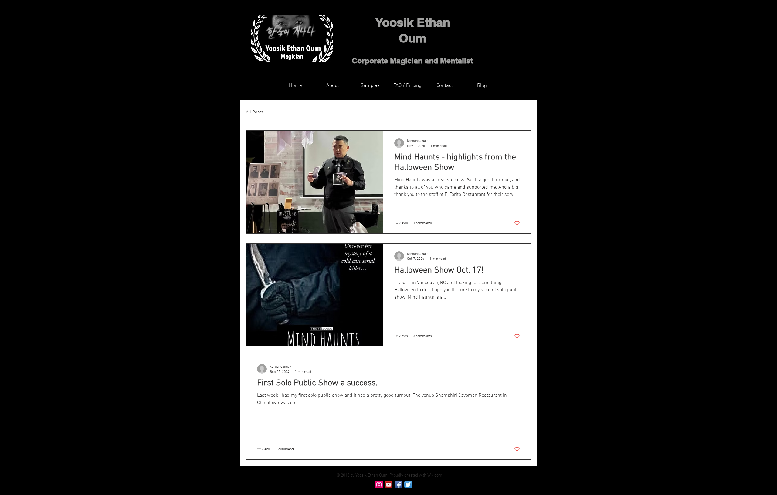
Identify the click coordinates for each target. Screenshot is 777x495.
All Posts (254, 112)
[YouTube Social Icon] (388, 484)
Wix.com (434, 475)
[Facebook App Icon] (398, 484)
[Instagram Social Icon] (379, 484)
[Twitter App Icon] (408, 484)
